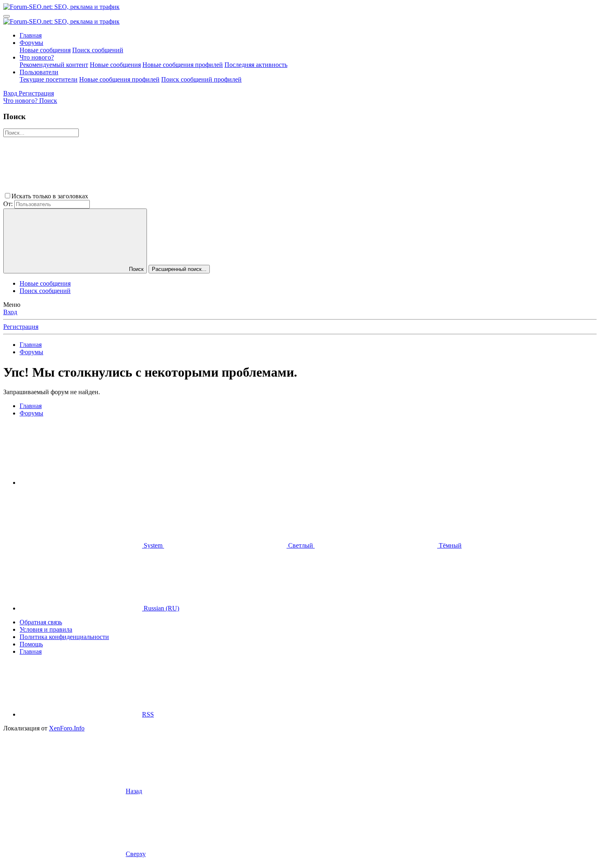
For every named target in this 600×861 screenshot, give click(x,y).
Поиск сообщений (97, 50)
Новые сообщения (45, 50)
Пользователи (39, 72)
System (153, 545)
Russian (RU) (160, 608)
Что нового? (37, 57)
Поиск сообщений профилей (201, 79)
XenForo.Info (66, 728)
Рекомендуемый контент (54, 64)
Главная (31, 35)
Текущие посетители (49, 79)
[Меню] (6, 16)
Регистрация (20, 326)
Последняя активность (255, 64)
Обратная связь (41, 622)
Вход (10, 311)
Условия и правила (46, 629)
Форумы (31, 42)
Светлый (301, 545)
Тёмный (449, 545)
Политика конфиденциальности (64, 636)
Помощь (31, 644)
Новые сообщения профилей (182, 64)
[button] (151, 196)
